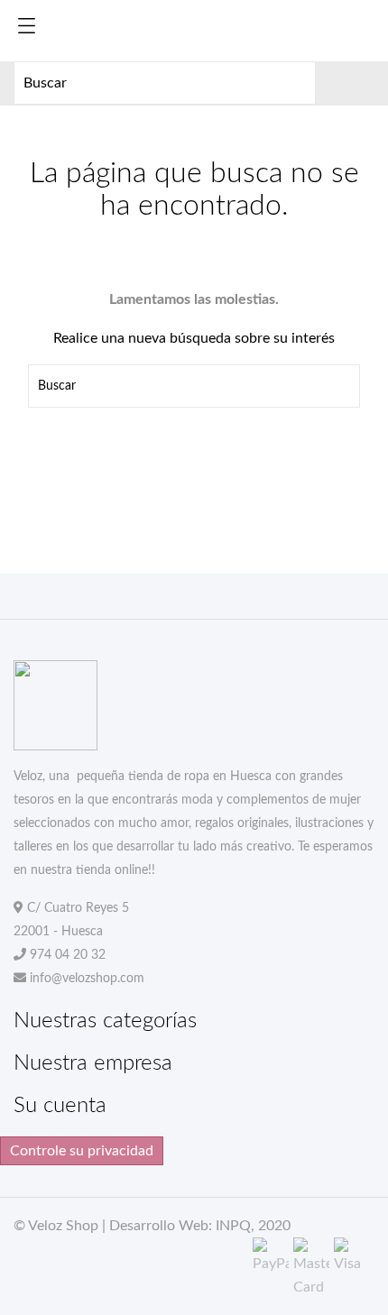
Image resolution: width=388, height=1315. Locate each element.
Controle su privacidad (81, 1151)
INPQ (233, 1225)
